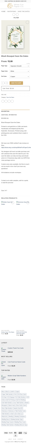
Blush (7, 391)
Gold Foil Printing (10, 400)
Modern (27, 402)
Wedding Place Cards (20, 422)
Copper (17, 391)
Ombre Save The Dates (7, 332)
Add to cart (16, 83)
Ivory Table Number (18, 402)
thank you (20, 413)
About (10, 439)
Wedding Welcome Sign (21, 425)
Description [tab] (5, 111)
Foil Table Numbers (20, 397)
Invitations (11, 11)
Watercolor (4, 416)
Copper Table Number (7, 394)
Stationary (4, 411)
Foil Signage (11, 397)
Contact (20, 439)
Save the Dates (24, 11)
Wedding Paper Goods (7, 422)
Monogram (4, 405)
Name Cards (12, 405)
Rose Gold (19, 405)
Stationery (11, 411)
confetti (12, 391)
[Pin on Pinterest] (12, 101)
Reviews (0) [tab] (4, 118)
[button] (2, 5)
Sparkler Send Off (18, 408)
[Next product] (13, 14)
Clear (28, 63)
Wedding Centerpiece (20, 416)
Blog (14, 439)
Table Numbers (5, 413)
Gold (3, 400)
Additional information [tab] (9, 115)
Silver (24, 405)
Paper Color (4, 71)
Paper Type (4, 65)
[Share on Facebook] (2, 101)
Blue (3, 391)
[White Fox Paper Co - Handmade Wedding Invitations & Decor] (16, 6)
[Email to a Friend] (9, 101)
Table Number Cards (20, 411)
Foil (15, 394)
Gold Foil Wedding (20, 400)
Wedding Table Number (7, 425)
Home (3, 11)
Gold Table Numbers (7, 402)
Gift (28, 397)
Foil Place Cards (22, 394)
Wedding (11, 416)
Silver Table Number (7, 408)
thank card (13, 413)
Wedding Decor (5, 419)
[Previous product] (17, 14)
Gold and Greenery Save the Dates (21, 332)
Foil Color (4, 76)
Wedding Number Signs (17, 419)
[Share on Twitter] (6, 101)
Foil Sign (4, 397)
